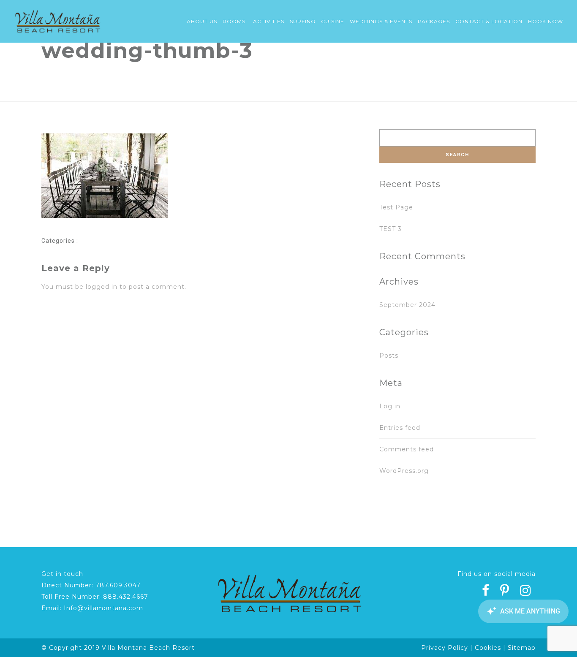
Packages (434, 21)
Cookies (488, 648)
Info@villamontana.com (103, 608)
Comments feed (406, 449)
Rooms (234, 21)
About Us (202, 21)
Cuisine (332, 21)
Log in (389, 406)
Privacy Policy (444, 648)
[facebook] (486, 591)
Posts (388, 355)
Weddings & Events (381, 21)
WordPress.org (404, 471)
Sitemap (522, 648)
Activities (268, 21)
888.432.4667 (125, 596)
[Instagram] (526, 591)
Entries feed (399, 428)
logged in (101, 286)
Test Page (396, 207)
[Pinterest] (505, 591)
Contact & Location (489, 21)
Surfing (303, 21)
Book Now (545, 21)
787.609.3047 (118, 585)
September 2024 (407, 305)
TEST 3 (390, 229)
